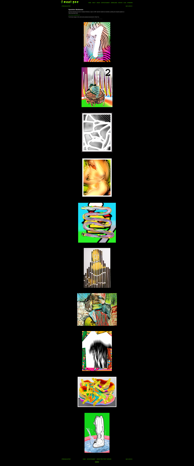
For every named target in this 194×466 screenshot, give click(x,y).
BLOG (125, 2)
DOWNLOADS (114, 2)
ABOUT (94, 2)
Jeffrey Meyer (129, 6)
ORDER (98, 2)
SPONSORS (130, 2)
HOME (89, 2)
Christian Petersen (66, 6)
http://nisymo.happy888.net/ (74, 15)
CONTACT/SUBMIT (105, 2)
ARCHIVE (120, 2)
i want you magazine (69, 2)
